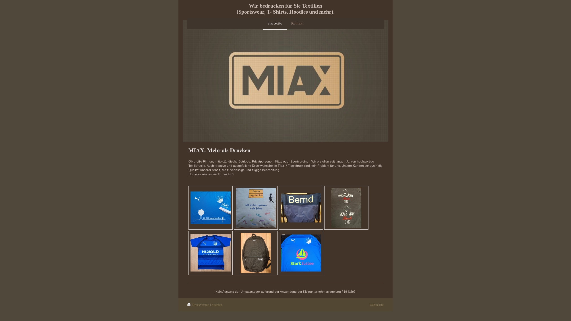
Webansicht (376, 304)
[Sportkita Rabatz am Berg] (256, 208)
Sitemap (217, 304)
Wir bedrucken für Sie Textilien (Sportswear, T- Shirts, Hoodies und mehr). (286, 9)
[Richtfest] (346, 208)
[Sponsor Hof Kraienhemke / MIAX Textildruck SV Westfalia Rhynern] (210, 207)
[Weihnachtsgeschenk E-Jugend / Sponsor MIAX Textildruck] (256, 253)
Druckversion (200, 304)
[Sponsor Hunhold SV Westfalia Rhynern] (210, 253)
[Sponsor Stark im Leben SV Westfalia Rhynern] (301, 253)
